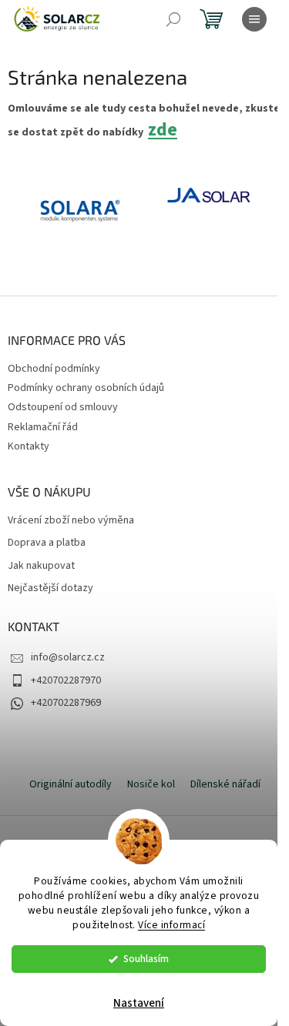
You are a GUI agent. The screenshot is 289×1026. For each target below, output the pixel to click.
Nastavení (138, 1003)
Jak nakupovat (41, 566)
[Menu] (254, 19)
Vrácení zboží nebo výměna (71, 520)
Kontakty (28, 446)
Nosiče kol (151, 784)
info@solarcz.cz (68, 657)
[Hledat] (173, 19)
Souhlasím (146, 958)
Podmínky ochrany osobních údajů (86, 388)
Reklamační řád (43, 427)
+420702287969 (66, 702)
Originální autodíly (70, 784)
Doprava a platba (47, 543)
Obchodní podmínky (54, 368)
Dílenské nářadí (225, 784)
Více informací (171, 924)
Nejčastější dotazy (50, 588)
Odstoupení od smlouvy (63, 407)
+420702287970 (66, 680)
